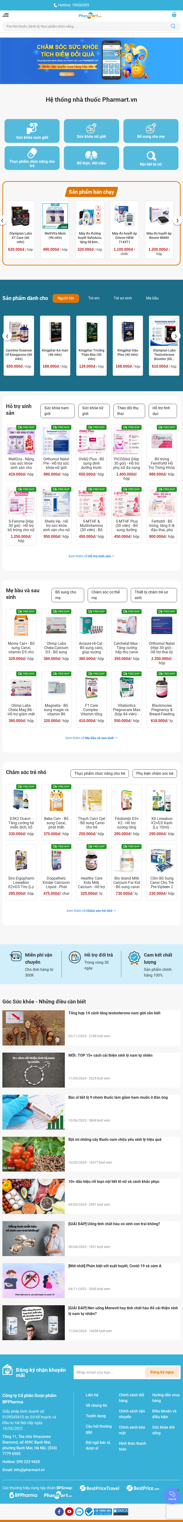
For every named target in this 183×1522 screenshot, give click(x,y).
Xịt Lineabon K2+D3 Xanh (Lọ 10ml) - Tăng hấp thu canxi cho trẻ (162, 823)
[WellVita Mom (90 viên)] (55, 216)
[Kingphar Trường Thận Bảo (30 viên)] (91, 332)
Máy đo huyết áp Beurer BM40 (159, 235)
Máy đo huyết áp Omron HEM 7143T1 (124, 237)
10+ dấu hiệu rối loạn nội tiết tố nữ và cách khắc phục (113, 1181)
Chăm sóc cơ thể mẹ (106, 595)
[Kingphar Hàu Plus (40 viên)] (128, 332)
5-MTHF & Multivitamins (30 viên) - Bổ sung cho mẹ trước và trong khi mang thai (91, 525)
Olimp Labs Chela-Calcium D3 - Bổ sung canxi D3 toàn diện (56, 647)
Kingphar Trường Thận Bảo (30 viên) (91, 354)
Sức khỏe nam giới (56, 411)
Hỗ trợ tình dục (161, 411)
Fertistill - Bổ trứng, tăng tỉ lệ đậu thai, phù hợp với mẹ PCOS (161, 525)
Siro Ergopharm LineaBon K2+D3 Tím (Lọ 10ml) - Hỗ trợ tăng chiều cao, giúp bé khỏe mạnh (21, 882)
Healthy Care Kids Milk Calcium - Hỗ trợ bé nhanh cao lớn (91, 882)
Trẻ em (94, 298)
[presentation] (177, 220)
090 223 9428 (28, 1461)
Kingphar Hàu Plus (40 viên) (127, 352)
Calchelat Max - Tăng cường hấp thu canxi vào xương (127, 647)
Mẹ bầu (152, 298)
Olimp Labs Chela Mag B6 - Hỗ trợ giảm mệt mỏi (21, 709)
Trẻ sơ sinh (123, 298)
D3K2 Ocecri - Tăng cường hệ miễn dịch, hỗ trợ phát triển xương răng (21, 823)
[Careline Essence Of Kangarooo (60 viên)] (19, 332)
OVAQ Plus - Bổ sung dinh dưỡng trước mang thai (91, 463)
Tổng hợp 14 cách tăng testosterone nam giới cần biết (114, 1013)
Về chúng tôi (96, 1405)
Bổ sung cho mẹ (65, 595)
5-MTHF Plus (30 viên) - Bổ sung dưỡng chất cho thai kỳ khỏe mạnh (126, 525)
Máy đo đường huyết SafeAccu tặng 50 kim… (90, 237)
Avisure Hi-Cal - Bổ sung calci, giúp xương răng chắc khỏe (91, 647)
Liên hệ (92, 1395)
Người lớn (66, 298)
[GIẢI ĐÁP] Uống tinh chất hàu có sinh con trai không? (114, 1224)
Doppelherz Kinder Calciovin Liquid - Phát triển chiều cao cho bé (56, 882)
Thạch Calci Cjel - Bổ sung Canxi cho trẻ (91, 823)
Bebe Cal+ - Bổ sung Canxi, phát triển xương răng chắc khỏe (56, 823)
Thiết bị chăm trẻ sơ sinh (151, 595)
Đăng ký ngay (162, 1372)
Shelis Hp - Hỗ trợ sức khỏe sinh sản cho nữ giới (56, 525)
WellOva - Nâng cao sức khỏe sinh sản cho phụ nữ (21, 463)
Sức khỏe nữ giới (92, 411)
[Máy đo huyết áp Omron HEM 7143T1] (124, 216)
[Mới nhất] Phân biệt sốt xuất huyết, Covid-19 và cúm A (115, 1266)
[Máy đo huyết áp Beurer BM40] (159, 216)
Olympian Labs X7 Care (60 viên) (20, 237)
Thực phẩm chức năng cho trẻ (99, 773)
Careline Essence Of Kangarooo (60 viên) (18, 354)
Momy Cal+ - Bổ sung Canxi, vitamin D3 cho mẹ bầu (21, 647)
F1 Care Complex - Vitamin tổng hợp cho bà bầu (91, 709)
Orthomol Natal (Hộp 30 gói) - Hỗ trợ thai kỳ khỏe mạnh (162, 647)
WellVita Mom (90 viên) (55, 235)
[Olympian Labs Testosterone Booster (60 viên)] (164, 332)
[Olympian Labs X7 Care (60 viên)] (20, 216)
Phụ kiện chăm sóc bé (154, 773)
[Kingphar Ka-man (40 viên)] (55, 332)
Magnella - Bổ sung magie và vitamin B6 (56, 709)
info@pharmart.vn (29, 1470)
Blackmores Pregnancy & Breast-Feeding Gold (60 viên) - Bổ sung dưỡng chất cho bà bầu (161, 709)
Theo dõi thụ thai (127, 411)
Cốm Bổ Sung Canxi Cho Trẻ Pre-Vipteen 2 (161, 882)
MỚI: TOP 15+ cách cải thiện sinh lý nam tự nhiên (110, 1055)
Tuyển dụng (96, 1416)
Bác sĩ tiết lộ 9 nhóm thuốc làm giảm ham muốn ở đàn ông (118, 1097)
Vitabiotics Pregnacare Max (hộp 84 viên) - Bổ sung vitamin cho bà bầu (126, 709)
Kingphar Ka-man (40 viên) (55, 352)
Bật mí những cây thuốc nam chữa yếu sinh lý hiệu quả (115, 1139)
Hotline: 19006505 (73, 5)
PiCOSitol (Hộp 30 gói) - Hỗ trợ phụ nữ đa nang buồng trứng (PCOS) (126, 463)
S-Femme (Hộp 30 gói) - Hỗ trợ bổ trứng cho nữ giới (21, 525)
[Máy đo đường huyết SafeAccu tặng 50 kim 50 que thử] (90, 216)
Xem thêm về (89, 556)
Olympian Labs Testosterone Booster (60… (164, 354)
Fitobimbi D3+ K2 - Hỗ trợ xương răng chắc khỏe (127, 823)
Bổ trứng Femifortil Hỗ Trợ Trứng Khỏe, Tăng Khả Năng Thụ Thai (161, 463)
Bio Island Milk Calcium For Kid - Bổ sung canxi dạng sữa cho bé (126, 882)
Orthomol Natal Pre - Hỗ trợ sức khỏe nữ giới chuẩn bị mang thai (56, 463)
